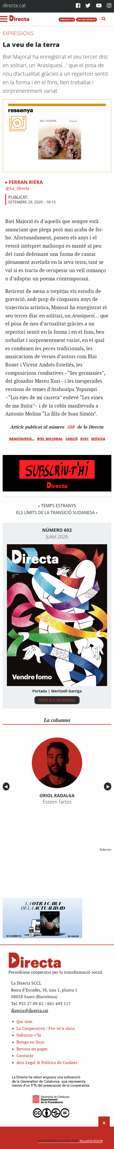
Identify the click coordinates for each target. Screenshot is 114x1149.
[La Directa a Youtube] (99, 6)
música (98, 438)
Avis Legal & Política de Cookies (46, 1062)
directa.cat (14, 5)
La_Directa (19, 188)
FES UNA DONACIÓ (86, 19)
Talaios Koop (70, 1141)
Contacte (24, 1055)
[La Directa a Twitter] (87, 6)
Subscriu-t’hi (28, 1035)
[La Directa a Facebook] (78, 6)
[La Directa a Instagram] (109, 6)
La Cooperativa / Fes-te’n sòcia (45, 1028)
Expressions (18, 33)
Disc (84, 438)
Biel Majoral (50, 438)
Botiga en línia (30, 1042)
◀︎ (7, 786)
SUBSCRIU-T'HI (67, 19)
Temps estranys (58, 506)
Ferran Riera (26, 182)
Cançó (71, 438)
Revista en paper (32, 1049)
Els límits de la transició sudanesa (55, 512)
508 (71, 427)
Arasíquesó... (21, 438)
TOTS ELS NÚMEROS (57, 700)
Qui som (24, 1021)
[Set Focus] (104, 19)
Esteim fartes (57, 801)
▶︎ (109, 786)
